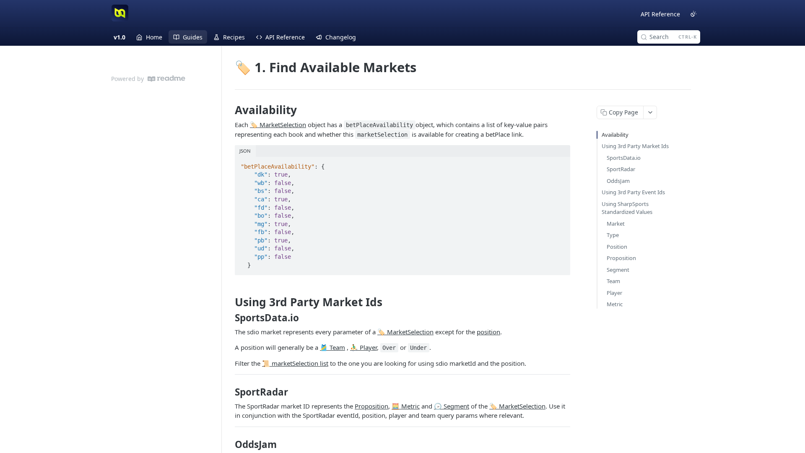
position (488, 332)
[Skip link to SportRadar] (229, 392)
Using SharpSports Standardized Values (627, 208)
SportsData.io (624, 157)
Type (613, 235)
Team (613, 281)
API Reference (660, 14)
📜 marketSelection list (295, 363)
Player (614, 293)
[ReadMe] (166, 79)
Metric (615, 304)
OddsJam (618, 181)
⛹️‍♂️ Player (363, 347)
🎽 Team (332, 347)
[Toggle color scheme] (693, 14)
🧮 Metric (406, 406)
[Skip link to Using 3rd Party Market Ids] (229, 302)
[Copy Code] (560, 164)
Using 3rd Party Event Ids (633, 192)
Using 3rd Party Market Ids (635, 146)
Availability (615, 134)
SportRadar (621, 169)
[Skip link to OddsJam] (229, 445)
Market (616, 223)
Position (617, 246)
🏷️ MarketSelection (278, 124)
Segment (618, 269)
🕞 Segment (451, 406)
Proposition (371, 406)
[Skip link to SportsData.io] (229, 318)
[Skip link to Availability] (229, 110)
